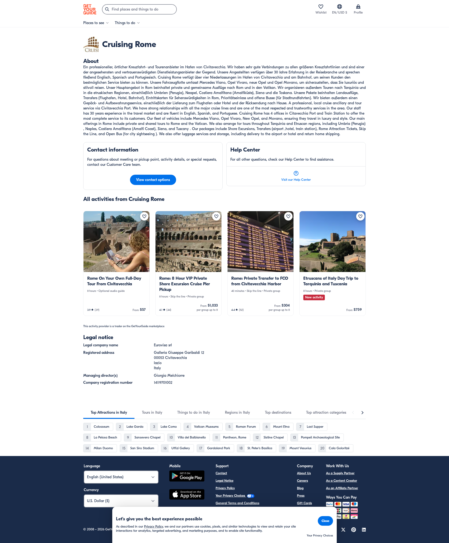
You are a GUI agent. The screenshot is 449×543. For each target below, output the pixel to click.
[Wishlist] (321, 6)
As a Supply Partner (340, 473)
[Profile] (358, 6)
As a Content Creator (341, 481)
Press (300, 496)
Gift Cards (304, 503)
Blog (300, 488)
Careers (302, 481)
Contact (221, 473)
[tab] (108, 412)
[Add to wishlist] (144, 216)
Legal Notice (224, 481)
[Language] (339, 6)
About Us (304, 473)
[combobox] (139, 9)
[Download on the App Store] (186, 495)
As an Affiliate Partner (342, 488)
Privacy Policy (225, 488)
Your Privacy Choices (231, 496)
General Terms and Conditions (237, 503)
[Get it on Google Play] (186, 477)
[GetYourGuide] (89, 9)
